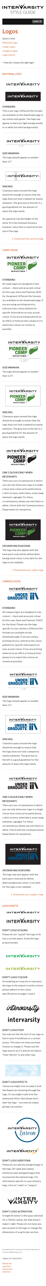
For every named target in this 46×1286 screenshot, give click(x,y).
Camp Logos (8, 46)
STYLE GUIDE (23, 12)
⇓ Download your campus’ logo (27, 894)
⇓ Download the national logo (28, 238)
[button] (37, 21)
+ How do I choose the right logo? (18, 62)
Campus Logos (10, 50)
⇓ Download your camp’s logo (28, 569)
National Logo (10, 42)
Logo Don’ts (8, 54)
